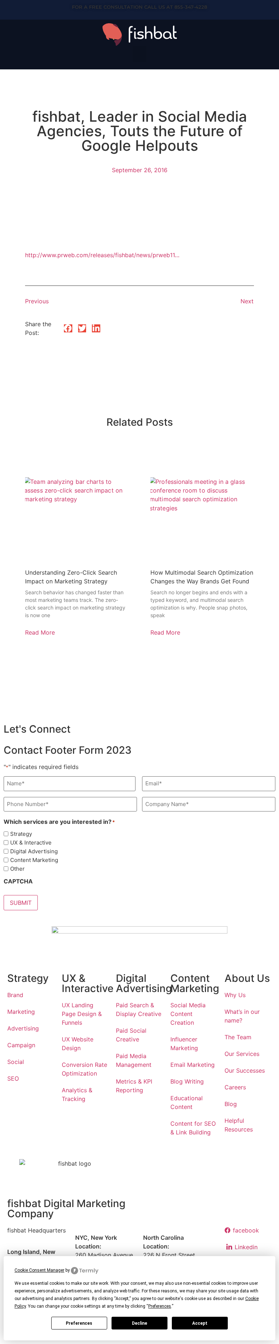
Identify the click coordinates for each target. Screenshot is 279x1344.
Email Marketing (192, 1064)
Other (17, 868)
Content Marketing (34, 860)
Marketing (21, 1011)
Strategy (21, 834)
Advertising (23, 1028)
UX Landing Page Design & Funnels (82, 1013)
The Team (238, 1037)
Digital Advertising (34, 851)
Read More (40, 632)
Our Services (242, 1053)
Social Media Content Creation (188, 1013)
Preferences (79, 1323)
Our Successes (245, 1070)
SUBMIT (21, 902)
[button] (139, 54)
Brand (15, 995)
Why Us (235, 995)
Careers (235, 1087)
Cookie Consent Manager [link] (39, 1270)
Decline (139, 1323)
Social (15, 1061)
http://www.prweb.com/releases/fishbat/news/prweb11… (102, 255)
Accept (199, 1323)
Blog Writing (187, 1081)
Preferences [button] (159, 1306)
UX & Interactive (31, 842)
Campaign (21, 1045)
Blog (231, 1104)
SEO (13, 1078)
